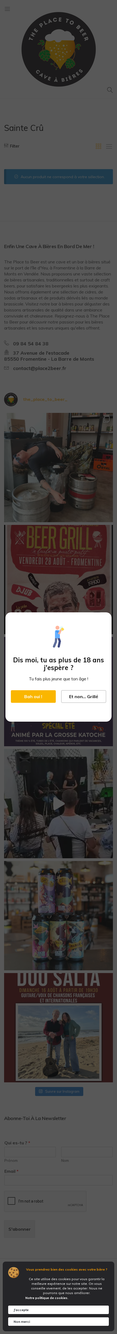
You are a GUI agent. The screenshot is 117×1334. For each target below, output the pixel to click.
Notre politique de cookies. (46, 1298)
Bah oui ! (33, 696)
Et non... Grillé (83, 696)
